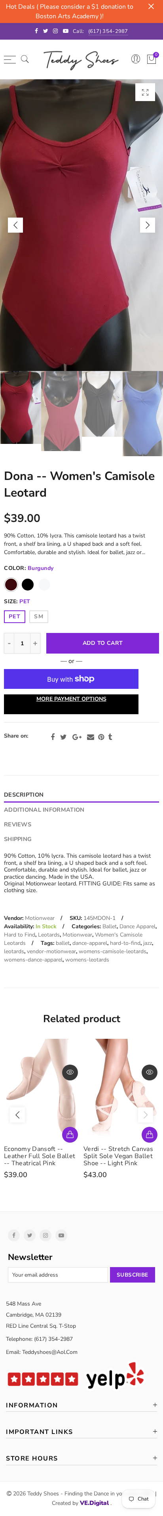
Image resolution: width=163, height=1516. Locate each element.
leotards (14, 951)
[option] (81, 225)
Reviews (17, 824)
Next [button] (147, 225)
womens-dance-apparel (33, 960)
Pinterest (101, 737)
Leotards (49, 935)
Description (24, 795)
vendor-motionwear (51, 951)
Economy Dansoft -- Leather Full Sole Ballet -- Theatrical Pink (39, 1156)
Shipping (18, 839)
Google (77, 737)
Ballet (109, 926)
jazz (147, 943)
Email (90, 737)
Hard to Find (19, 935)
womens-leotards (87, 960)
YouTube (61, 1235)
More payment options (71, 699)
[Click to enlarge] (145, 92)
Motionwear (40, 918)
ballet (63, 943)
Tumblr (110, 737)
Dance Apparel (137, 926)
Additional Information (44, 810)
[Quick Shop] (70, 1135)
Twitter (63, 737)
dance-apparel (89, 943)
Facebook (53, 737)
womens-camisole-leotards (112, 951)
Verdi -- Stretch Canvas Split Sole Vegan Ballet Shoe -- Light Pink (118, 1156)
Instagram (45, 1235)
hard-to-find (125, 943)
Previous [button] (15, 225)
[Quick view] (70, 1072)
